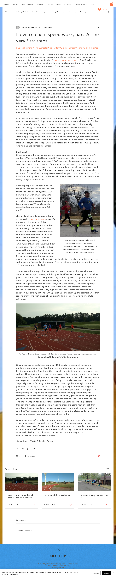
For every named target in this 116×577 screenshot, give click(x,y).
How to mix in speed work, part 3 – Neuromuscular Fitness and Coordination (21, 496)
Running (83, 12)
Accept (106, 573)
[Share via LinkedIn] (28, 449)
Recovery (72, 12)
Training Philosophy (57, 12)
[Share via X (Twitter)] (23, 449)
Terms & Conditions (54, 569)
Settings (96, 573)
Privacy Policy (70, 569)
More (93, 12)
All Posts (8, 12)
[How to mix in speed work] (58, 482)
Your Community (38, 12)
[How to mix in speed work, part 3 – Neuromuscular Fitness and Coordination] (21, 482)
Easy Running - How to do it (94, 496)
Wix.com (74, 564)
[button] (112, 4)
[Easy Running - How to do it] (94, 482)
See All (108, 469)
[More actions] (98, 27)
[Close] (113, 573)
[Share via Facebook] (17, 449)
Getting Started (22, 12)
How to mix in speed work (57, 495)
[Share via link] (34, 449)
